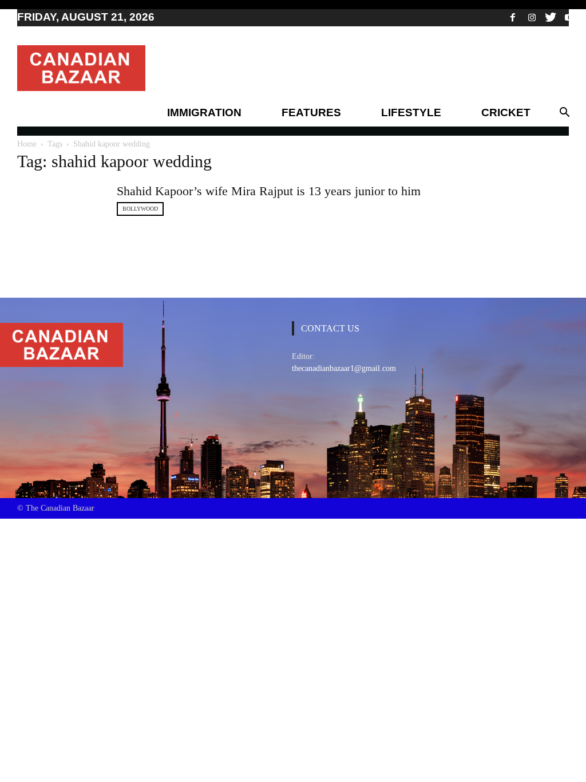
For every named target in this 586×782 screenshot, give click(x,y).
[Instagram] (531, 17)
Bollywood (140, 209)
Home (27, 144)
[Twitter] (550, 17)
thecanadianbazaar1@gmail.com (344, 368)
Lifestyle (411, 112)
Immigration (204, 112)
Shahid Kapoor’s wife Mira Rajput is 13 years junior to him (269, 191)
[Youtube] (569, 17)
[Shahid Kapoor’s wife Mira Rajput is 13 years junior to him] (60, 215)
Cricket (505, 112)
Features (311, 112)
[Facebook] (512, 17)
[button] (564, 113)
